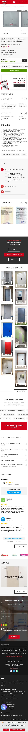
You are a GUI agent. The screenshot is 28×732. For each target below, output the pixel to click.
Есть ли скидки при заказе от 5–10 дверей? (11, 444)
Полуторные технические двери (7, 706)
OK (6, 729)
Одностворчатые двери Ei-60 (7, 691)
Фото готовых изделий (13, 680)
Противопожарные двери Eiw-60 (8, 695)
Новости (20, 683)
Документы (10, 683)
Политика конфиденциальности (14, 656)
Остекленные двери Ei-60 (19, 693)
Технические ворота (17, 715)
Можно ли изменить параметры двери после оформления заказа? (11, 465)
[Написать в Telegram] (14, 671)
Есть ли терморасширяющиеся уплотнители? (9, 455)
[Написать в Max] (10, 671)
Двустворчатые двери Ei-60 (6, 693)
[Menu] (26, 2)
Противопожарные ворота (6, 715)
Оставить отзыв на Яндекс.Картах (14, 538)
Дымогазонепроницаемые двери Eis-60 (9, 698)
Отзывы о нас (4, 683)
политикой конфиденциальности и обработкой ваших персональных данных (15, 630)
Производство (4, 680)
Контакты (3, 685)
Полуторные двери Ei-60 (19, 691)
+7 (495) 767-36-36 (20, 2)
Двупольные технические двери (7, 708)
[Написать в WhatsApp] (17, 671)
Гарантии (16, 683)
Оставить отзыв (14, 492)
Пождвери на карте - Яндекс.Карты (14, 541)
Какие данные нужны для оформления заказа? (12, 449)
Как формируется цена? (7, 460)
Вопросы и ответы (23, 680)
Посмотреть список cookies (17, 729)
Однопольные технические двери (8, 704)
